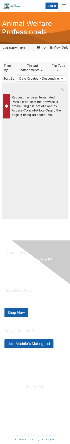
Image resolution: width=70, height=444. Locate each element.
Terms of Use (52, 409)
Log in (52, 5)
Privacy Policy (32, 409)
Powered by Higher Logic (35, 439)
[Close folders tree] (62, 89)
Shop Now (16, 313)
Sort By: (9, 78)
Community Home (14, 47)
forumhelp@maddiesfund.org (32, 272)
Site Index (13, 409)
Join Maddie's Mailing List (29, 344)
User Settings (35, 413)
